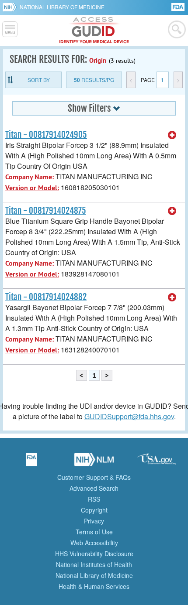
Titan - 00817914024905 (46, 135)
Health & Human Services (94, 586)
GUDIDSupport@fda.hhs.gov (129, 416)
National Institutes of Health (94, 564)
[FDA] (178, 6)
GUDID (94, 30)
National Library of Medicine (62, 6)
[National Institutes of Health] (11, 7)
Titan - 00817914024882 (46, 297)
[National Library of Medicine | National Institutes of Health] (94, 462)
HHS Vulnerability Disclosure (94, 553)
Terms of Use (94, 531)
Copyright (94, 510)
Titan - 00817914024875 (45, 210)
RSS (94, 499)
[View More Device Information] (172, 135)
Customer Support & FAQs (94, 477)
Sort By (39, 79)
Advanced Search (94, 488)
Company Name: (29, 176)
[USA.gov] (156, 462)
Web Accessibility (94, 542)
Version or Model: (32, 187)
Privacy (94, 520)
